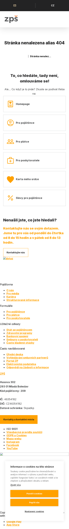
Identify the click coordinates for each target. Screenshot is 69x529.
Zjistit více (15, 485)
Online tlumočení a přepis (30, 5)
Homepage (23, 104)
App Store (12, 524)
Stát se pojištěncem (19, 329)
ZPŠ (2, 373)
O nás (10, 290)
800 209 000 (23, 5)
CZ (52, 5)
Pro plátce (22, 141)
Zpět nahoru (62, 522)
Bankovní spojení (17, 336)
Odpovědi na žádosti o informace (27, 367)
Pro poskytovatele (27, 160)
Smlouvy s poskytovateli (22, 339)
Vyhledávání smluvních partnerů (27, 357)
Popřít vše (34, 502)
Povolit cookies (34, 493)
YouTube (12, 448)
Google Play (14, 521)
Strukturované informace (22, 300)
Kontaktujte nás (16, 252)
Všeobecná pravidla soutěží (24, 432)
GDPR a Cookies (16, 435)
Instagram (12, 441)
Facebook (12, 445)
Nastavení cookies (34, 511)
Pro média (12, 293)
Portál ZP (12, 360)
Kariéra (11, 296)
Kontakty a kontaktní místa (18, 419)
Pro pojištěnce (25, 122)
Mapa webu (13, 438)
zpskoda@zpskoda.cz (15, 5)
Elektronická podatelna (21, 364)
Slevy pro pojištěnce (29, 198)
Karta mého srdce (27, 179)
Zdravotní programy (19, 333)
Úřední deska (14, 354)
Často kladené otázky (20, 342)
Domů (25, 56)
